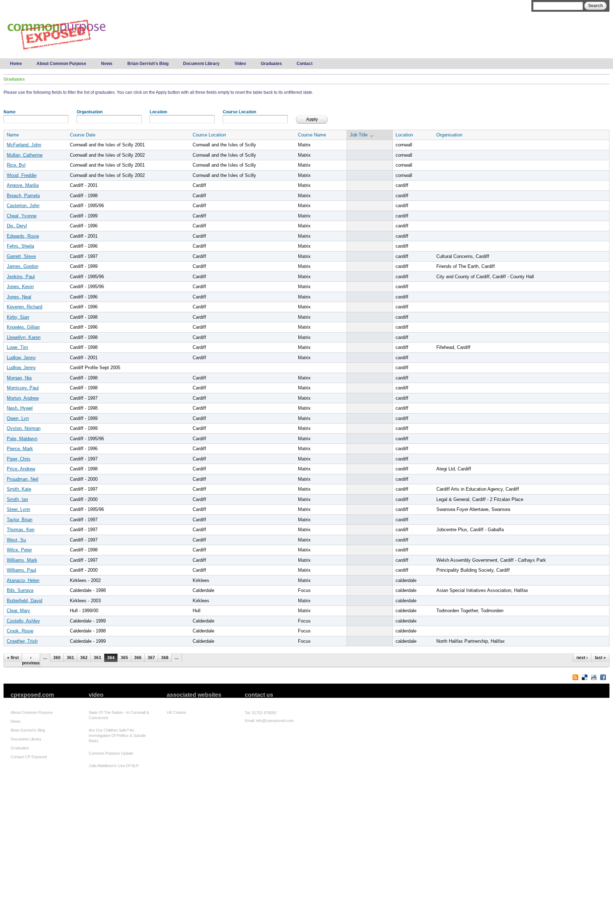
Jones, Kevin (20, 286)
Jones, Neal (19, 297)
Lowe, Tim (17, 347)
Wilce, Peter (19, 549)
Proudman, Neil (22, 479)
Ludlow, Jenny (21, 357)
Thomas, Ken (20, 529)
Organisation (90, 111)
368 (165, 657)
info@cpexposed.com (275, 720)
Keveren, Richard (24, 306)
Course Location (239, 111)
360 (57, 657)
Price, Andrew (21, 468)
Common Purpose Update (111, 753)
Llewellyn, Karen (23, 337)
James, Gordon (22, 266)
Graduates (271, 63)
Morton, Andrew (23, 398)
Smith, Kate (19, 489)
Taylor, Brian (19, 519)
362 (84, 657)
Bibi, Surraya (20, 590)
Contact (305, 63)
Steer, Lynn (18, 509)
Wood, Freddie (22, 175)
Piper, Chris (19, 459)
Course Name (312, 135)
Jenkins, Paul (21, 276)
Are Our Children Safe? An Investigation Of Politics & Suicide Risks (117, 735)
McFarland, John (24, 144)
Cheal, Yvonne (22, 216)
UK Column (176, 712)
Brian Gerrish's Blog (148, 63)
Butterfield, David (24, 600)
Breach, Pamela (23, 195)
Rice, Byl (16, 165)
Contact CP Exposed (29, 757)
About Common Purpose (61, 63)
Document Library (201, 63)
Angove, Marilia (23, 185)
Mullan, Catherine (25, 155)
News (106, 63)
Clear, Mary (18, 610)
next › (582, 657)
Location (158, 111)
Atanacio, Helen (23, 580)
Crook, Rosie (20, 631)
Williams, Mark (22, 560)
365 (124, 657)
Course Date (82, 135)
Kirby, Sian (18, 317)
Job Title (359, 135)
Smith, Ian (17, 499)
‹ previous (31, 660)
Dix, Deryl (17, 225)
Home (16, 63)
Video (240, 63)
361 (70, 657)
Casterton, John (23, 205)
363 (97, 657)
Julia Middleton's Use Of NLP (114, 766)
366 (138, 657)
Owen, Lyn (18, 418)
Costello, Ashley (23, 621)
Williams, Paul (21, 570)
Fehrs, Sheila (20, 246)
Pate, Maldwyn (22, 438)
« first (13, 657)
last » (600, 657)
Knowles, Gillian (23, 327)
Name (10, 111)
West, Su (16, 540)
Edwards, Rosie (23, 236)
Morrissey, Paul (23, 387)
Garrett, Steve (21, 256)
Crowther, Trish (22, 641)
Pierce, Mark (20, 448)
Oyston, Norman (23, 428)
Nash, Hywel (20, 408)
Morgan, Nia (19, 378)
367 (151, 657)
